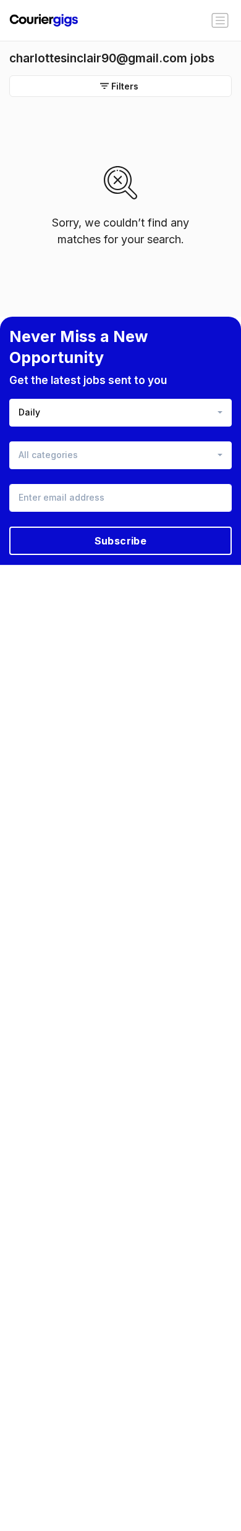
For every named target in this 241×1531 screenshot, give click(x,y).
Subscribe (121, 541)
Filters (124, 86)
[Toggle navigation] (220, 20)
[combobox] (120, 413)
